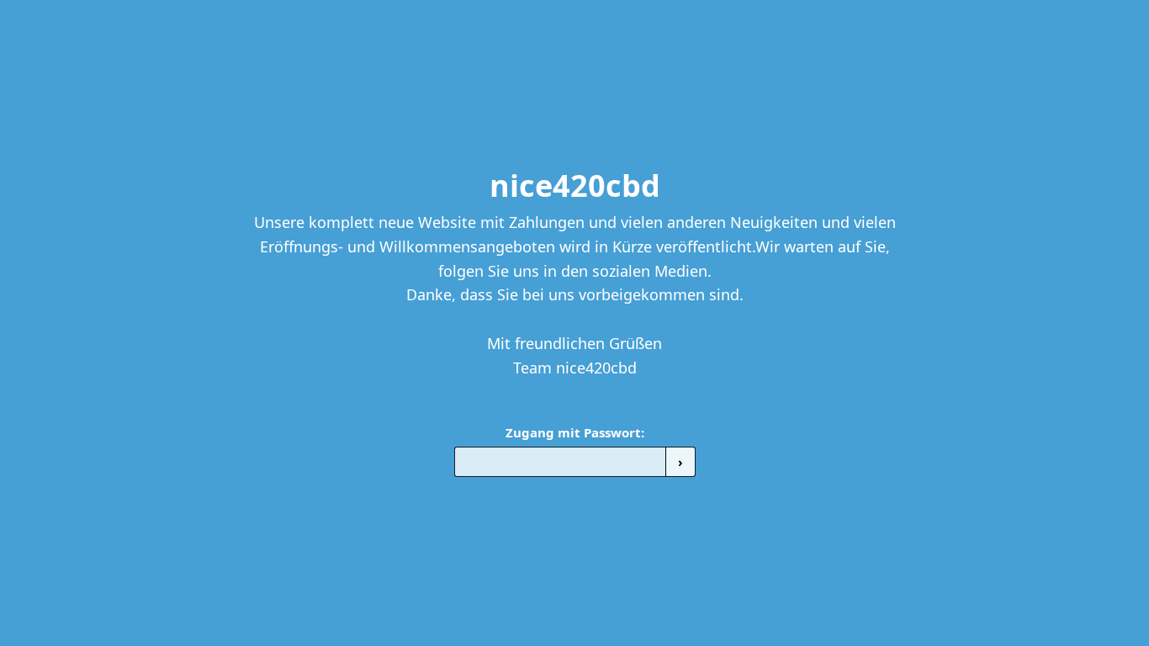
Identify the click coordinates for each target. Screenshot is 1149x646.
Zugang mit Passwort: (575, 432)
